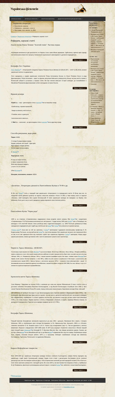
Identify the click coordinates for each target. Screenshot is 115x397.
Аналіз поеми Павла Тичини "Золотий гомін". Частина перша (35, 45)
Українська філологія (24, 8)
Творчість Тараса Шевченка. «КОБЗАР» (27, 248)
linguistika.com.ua (69, 387)
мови (22, 332)
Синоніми (93, 84)
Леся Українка (15, 70)
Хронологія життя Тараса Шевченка (25, 277)
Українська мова (16, 19)
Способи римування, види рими (23, 133)
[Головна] (80, 12)
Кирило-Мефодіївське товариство (24, 348)
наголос (38, 102)
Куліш (20, 193)
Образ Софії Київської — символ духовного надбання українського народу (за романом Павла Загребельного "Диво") (97, 98)
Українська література (31, 19)
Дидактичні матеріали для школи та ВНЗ (69, 19)
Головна (13, 36)
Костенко (17, 170)
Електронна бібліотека (47, 19)
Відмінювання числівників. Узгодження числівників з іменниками (95, 62)
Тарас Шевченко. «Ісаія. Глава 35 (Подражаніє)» (96, 120)
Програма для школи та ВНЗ (25, 30)
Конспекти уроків (21, 26)
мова (49, 226)
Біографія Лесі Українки (20, 66)
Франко (15, 152)
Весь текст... (79, 60)
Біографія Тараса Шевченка (22, 313)
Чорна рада (16, 230)
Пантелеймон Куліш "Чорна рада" (24, 211)
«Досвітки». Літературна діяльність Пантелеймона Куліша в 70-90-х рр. (39, 186)
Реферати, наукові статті (25, 28)
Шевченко (36, 251)
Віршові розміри (17, 94)
